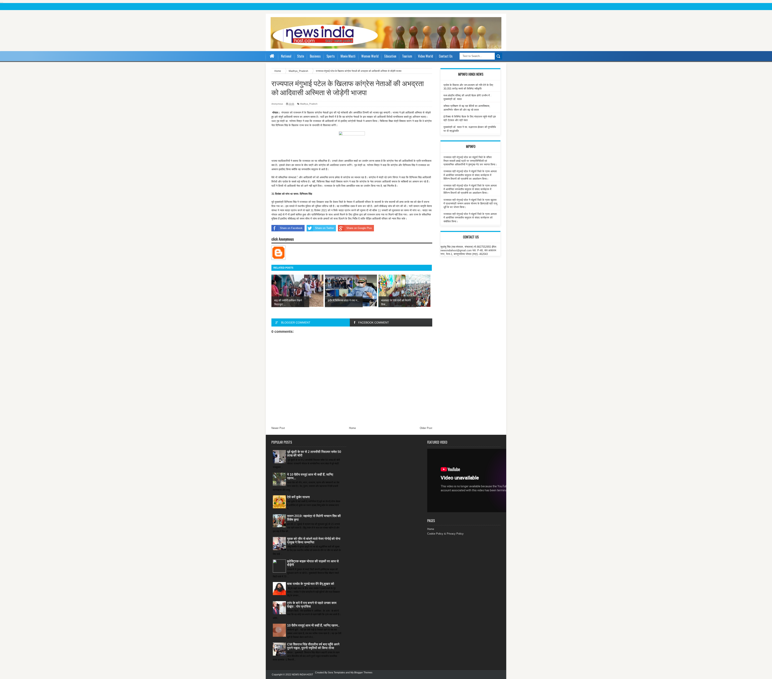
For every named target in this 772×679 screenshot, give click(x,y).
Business (315, 56)
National (286, 56)
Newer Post (278, 428)
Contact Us (446, 56)
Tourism (407, 56)
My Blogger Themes (361, 672)
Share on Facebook (291, 228)
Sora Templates (336, 672)
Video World (425, 56)
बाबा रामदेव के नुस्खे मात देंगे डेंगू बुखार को (310, 583)
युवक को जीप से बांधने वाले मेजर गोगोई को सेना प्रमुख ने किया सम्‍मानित (313, 540)
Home (352, 428)
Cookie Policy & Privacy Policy (445, 533)
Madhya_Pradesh (308, 104)
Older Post (426, 428)
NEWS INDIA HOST (302, 674)
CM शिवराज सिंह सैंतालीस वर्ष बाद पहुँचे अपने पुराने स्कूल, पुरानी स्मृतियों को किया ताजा (313, 646)
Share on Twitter (324, 228)
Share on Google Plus (359, 228)
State (300, 56)
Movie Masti (348, 56)
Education (390, 56)
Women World (370, 56)
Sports (330, 56)
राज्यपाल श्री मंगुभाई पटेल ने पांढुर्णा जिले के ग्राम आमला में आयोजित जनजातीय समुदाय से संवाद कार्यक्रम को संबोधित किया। (470, 217)
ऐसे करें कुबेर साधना (298, 497)
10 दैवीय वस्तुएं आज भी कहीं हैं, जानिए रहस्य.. (313, 625)
